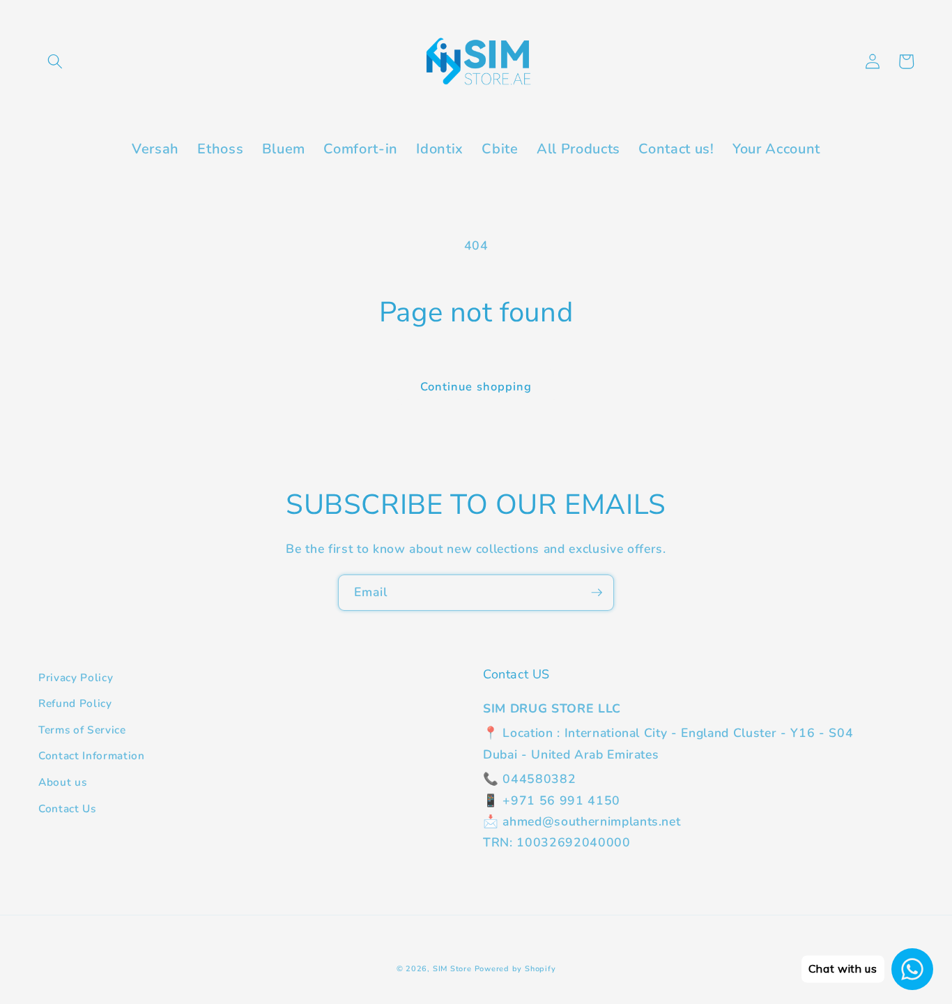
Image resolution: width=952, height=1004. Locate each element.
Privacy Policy (75, 677)
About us (62, 782)
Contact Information (91, 755)
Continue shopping (476, 387)
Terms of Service (82, 729)
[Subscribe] (596, 593)
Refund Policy (75, 703)
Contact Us (67, 808)
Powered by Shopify (515, 969)
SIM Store (452, 969)
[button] (55, 61)
